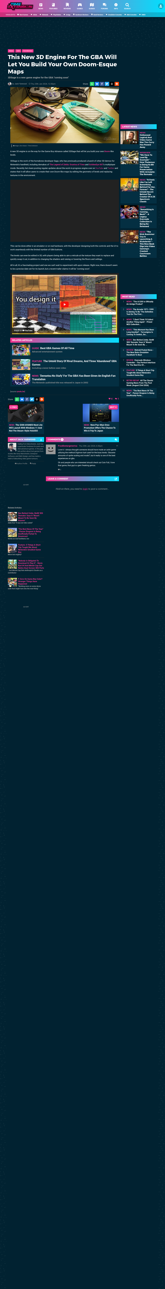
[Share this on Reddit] (117, 84)
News (11, 51)
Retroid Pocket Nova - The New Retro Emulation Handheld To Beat (140, 352)
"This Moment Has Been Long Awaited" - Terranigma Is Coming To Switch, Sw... (140, 332)
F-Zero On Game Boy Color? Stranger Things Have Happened (30, 581)
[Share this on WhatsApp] (92, 84)
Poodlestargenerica (67, 446)
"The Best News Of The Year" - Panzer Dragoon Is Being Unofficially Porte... (140, 393)
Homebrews (27, 51)
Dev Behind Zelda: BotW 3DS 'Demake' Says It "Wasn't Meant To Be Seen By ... (140, 342)
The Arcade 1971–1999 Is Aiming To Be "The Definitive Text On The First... (140, 311)
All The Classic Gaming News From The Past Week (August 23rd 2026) (139, 382)
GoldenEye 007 (96, 164)
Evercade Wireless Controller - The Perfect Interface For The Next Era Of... (140, 362)
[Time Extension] (20, 6)
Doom (107, 151)
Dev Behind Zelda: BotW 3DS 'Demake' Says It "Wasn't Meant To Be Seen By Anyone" (30, 517)
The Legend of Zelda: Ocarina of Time (67, 164)
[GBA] (64, 115)
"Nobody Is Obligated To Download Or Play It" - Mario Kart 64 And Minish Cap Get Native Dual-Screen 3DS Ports (31, 564)
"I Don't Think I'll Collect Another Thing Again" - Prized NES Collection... (139, 322)
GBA (18, 51)
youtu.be (21, 391)
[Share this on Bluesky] (97, 84)
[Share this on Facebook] (102, 84)
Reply (34, 464)
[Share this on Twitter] (107, 84)
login (85, 488)
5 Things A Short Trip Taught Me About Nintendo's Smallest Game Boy (140, 372)
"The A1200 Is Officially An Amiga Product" (139, 302)
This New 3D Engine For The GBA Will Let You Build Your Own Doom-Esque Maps (62, 64)
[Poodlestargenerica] (51, 453)
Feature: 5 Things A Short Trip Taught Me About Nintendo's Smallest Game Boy (29, 548)
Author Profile (22, 464)
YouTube (99, 168)
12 (136, 142)
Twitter (111, 168)
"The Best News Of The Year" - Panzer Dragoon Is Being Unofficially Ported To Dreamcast (30, 532)
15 (136, 217)
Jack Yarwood (21, 84)
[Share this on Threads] (112, 84)
